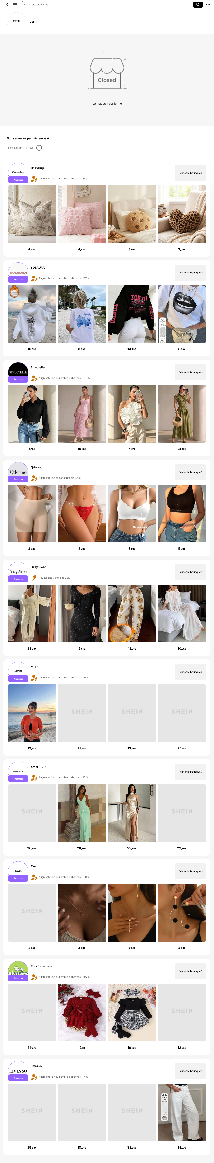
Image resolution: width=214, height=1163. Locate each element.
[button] (7, 4)
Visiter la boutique (190, 172)
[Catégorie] (14, 4)
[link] (16, 21)
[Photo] (18, 173)
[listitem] (106, 208)
